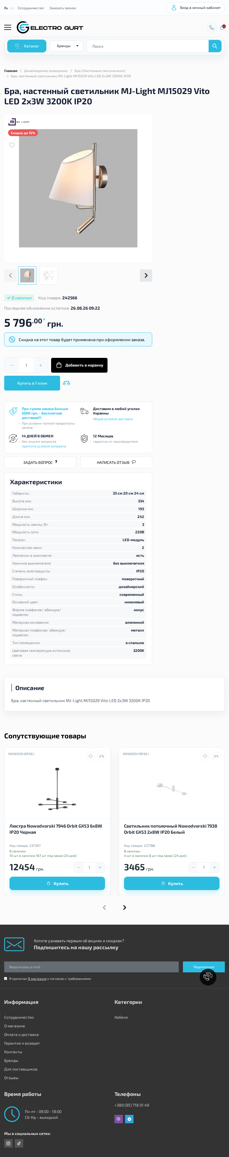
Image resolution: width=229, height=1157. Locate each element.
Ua (12, 8)
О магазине (37, 978)
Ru (6, 8)
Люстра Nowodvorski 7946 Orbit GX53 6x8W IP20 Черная (55, 829)
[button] (146, 275)
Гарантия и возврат (22, 1043)
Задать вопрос (38, 462)
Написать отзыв (113, 462)
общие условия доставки (113, 419)
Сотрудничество (31, 8)
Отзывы (11, 1077)
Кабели (121, 1017)
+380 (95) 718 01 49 (132, 1105)
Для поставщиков (20, 1069)
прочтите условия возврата (44, 446)
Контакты (13, 1051)
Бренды (11, 1060)
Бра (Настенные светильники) (100, 71)
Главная (10, 71)
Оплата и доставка (21, 1034)
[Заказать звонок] (212, 27)
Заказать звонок (62, 8)
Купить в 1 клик (32, 382)
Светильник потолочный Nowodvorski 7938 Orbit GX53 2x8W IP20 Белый (170, 829)
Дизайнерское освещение (46, 71)
